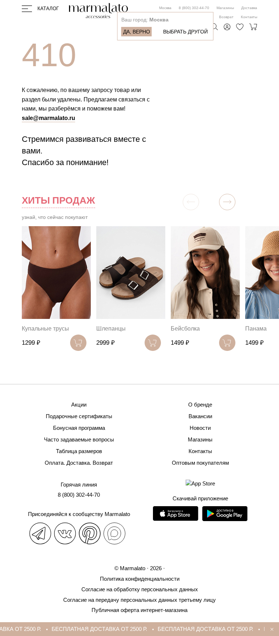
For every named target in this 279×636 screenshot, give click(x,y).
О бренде (200, 404)
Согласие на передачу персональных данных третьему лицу (139, 600)
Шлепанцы (111, 328)
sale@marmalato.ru (48, 118)
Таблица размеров (79, 451)
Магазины (225, 8)
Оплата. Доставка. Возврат (79, 463)
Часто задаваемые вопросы (79, 439)
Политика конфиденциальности (139, 579)
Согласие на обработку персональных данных (139, 589)
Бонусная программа (79, 428)
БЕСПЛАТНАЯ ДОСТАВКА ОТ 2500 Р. (95, 629)
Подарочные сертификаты (79, 416)
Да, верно (136, 32)
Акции (78, 404)
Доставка (249, 8)
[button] (227, 202)
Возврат (226, 17)
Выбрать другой (185, 32)
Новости (200, 428)
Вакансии (200, 416)
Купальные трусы (45, 328)
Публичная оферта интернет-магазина (139, 610)
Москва (165, 8)
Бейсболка (185, 328)
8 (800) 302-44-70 (194, 8)
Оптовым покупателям (200, 463)
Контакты (249, 17)
